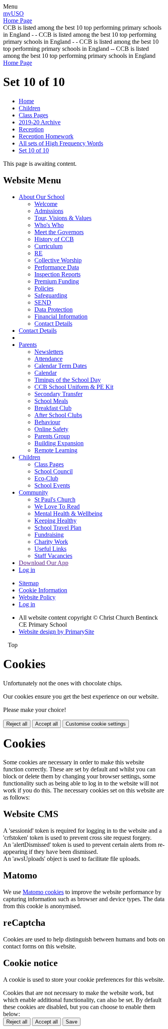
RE (38, 253)
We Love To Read (57, 506)
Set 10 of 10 (34, 150)
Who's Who (49, 225)
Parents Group (52, 436)
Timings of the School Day (67, 379)
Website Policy (37, 597)
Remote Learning (55, 450)
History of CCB (54, 239)
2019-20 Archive (40, 122)
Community (33, 492)
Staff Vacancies (53, 555)
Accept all (46, 724)
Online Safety (51, 429)
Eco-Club (46, 478)
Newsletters (48, 351)
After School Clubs (58, 415)
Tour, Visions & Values (62, 218)
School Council (53, 471)
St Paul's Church (54, 499)
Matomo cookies (43, 892)
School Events (52, 485)
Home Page (17, 20)
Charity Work (51, 541)
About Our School (41, 197)
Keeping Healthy (55, 520)
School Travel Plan (57, 527)
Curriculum (48, 246)
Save (71, 1022)
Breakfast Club (52, 408)
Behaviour (47, 422)
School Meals (51, 401)
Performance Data (56, 267)
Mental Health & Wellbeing (68, 513)
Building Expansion (59, 443)
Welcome (45, 204)
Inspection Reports (57, 274)
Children (29, 108)
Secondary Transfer (58, 394)
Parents (28, 344)
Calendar (45, 372)
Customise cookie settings (96, 724)
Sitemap (29, 583)
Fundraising (49, 534)
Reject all (16, 724)
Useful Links (50, 548)
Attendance (48, 358)
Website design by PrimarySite (56, 631)
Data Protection (53, 309)
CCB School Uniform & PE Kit (73, 387)
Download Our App (43, 562)
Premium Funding (56, 281)
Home (26, 101)
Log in (27, 569)
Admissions (48, 211)
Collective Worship (58, 260)
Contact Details (53, 323)
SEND (42, 302)
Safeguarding (50, 295)
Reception (31, 129)
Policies (44, 288)
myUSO (13, 13)
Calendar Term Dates (60, 365)
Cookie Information (43, 590)
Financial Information (61, 316)
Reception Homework (46, 136)
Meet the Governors (59, 232)
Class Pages (33, 115)
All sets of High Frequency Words (61, 143)
